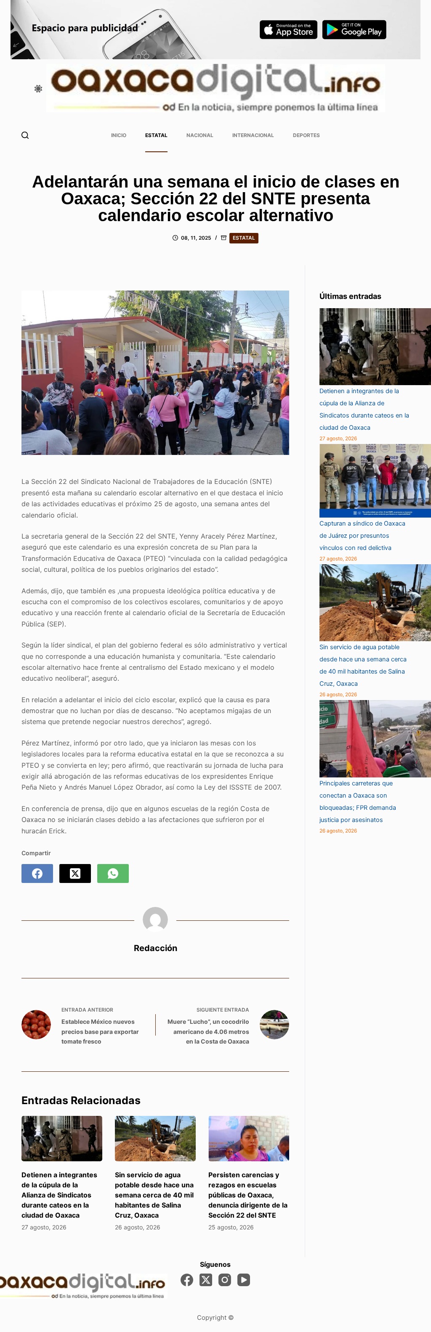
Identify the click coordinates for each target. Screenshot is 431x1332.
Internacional (253, 135)
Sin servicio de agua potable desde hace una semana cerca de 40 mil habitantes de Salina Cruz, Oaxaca (154, 1195)
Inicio (118, 135)
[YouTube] (243, 1280)
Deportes (306, 135)
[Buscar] (25, 135)
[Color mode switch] (38, 89)
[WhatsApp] (113, 873)
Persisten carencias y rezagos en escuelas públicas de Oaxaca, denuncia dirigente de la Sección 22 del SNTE (247, 1195)
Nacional (199, 135)
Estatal (156, 135)
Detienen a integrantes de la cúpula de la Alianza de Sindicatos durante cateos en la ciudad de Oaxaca (59, 1195)
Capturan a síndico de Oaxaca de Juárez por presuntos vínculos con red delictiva (362, 536)
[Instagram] (224, 1280)
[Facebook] (37, 873)
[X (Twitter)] (75, 873)
